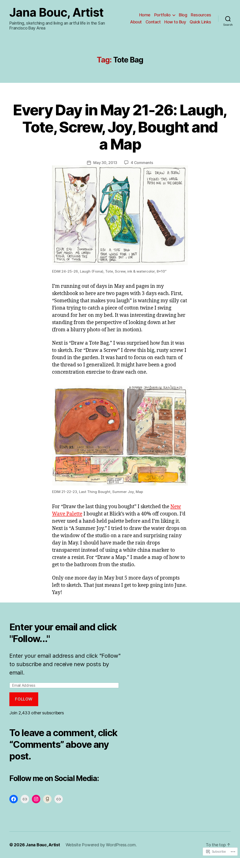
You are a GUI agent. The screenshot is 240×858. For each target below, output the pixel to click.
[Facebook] (13, 799)
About (136, 21)
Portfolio (162, 14)
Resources (201, 14)
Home (144, 14)
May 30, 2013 (105, 162)
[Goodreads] (47, 799)
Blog (183, 14)
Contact (153, 21)
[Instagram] (36, 799)
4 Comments (142, 162)
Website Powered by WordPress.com (101, 844)
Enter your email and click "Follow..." (63, 632)
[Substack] (58, 799)
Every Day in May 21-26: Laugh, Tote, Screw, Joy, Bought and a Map (120, 127)
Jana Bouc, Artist (56, 12)
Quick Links (200, 21)
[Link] (25, 799)
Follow (23, 699)
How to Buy (175, 21)
